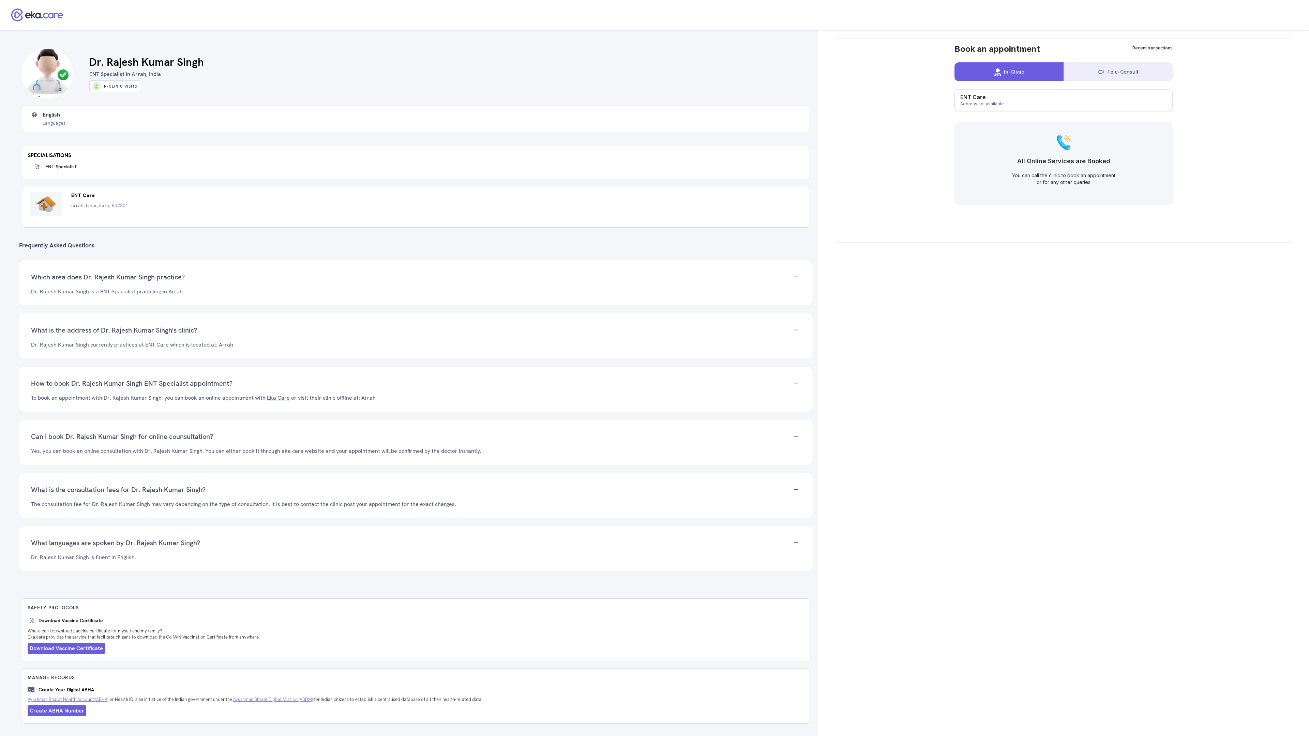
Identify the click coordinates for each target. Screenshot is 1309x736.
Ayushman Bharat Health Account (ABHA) (68, 699)
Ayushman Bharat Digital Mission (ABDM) (273, 699)
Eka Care (278, 397)
